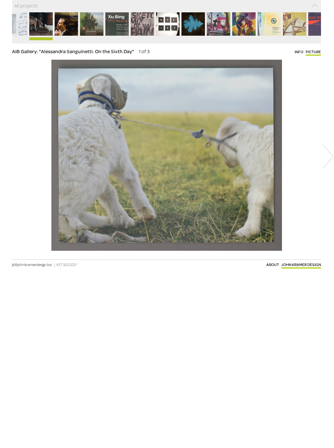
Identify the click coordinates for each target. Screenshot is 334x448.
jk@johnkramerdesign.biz (32, 264)
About (272, 264)
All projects (26, 5)
